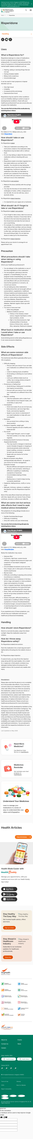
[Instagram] (11, 1069)
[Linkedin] (16, 1069)
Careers (3, 1048)
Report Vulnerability (6, 1089)
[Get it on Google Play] (9, 894)
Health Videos (25, 1059)
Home (2, 15)
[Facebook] (2, 1069)
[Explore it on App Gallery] (9, 899)
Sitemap (18, 1081)
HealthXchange (10, 1059)
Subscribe (8, 957)
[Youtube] (7, 1069)
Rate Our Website (21, 1085)
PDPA (2, 1085)
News (19, 1044)
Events (20, 1040)
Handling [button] (5, 34)
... (6, 15)
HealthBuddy (24, 752)
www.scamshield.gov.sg (13, 6)
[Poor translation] (5, 1117)
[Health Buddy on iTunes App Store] (9, 889)
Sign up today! (9, 928)
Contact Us (4, 1044)
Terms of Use (4, 1081)
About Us (4, 1040)
